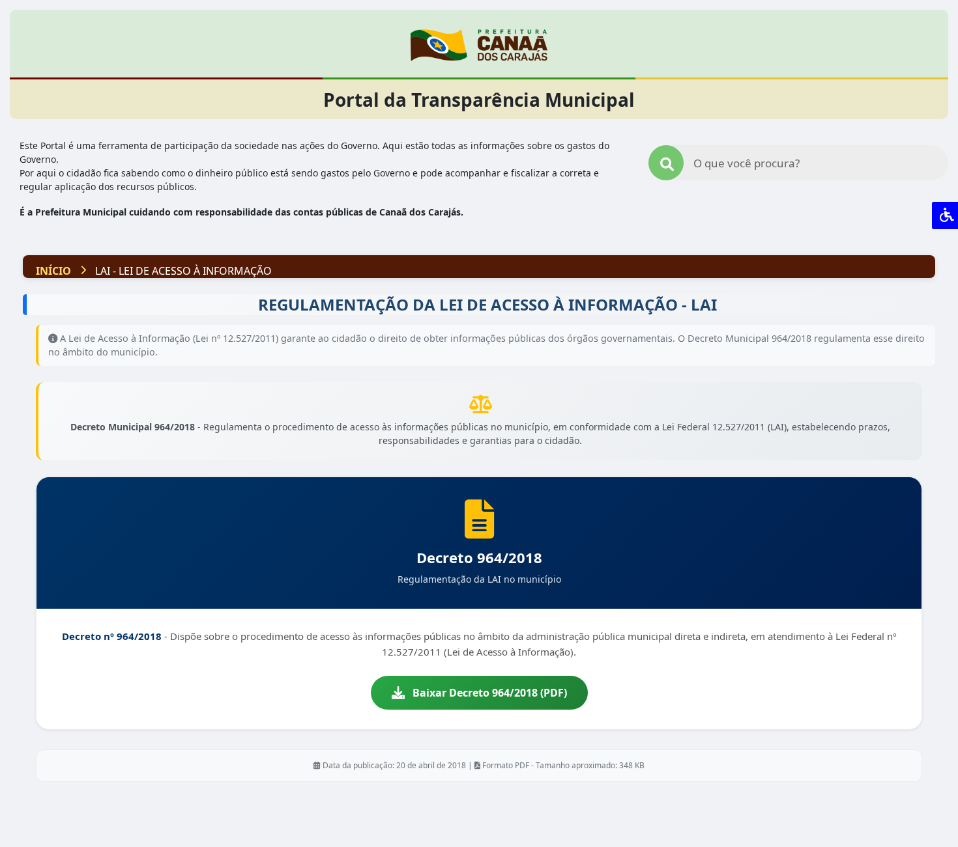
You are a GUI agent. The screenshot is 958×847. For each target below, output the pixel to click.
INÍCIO (53, 271)
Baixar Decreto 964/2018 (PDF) (490, 693)
